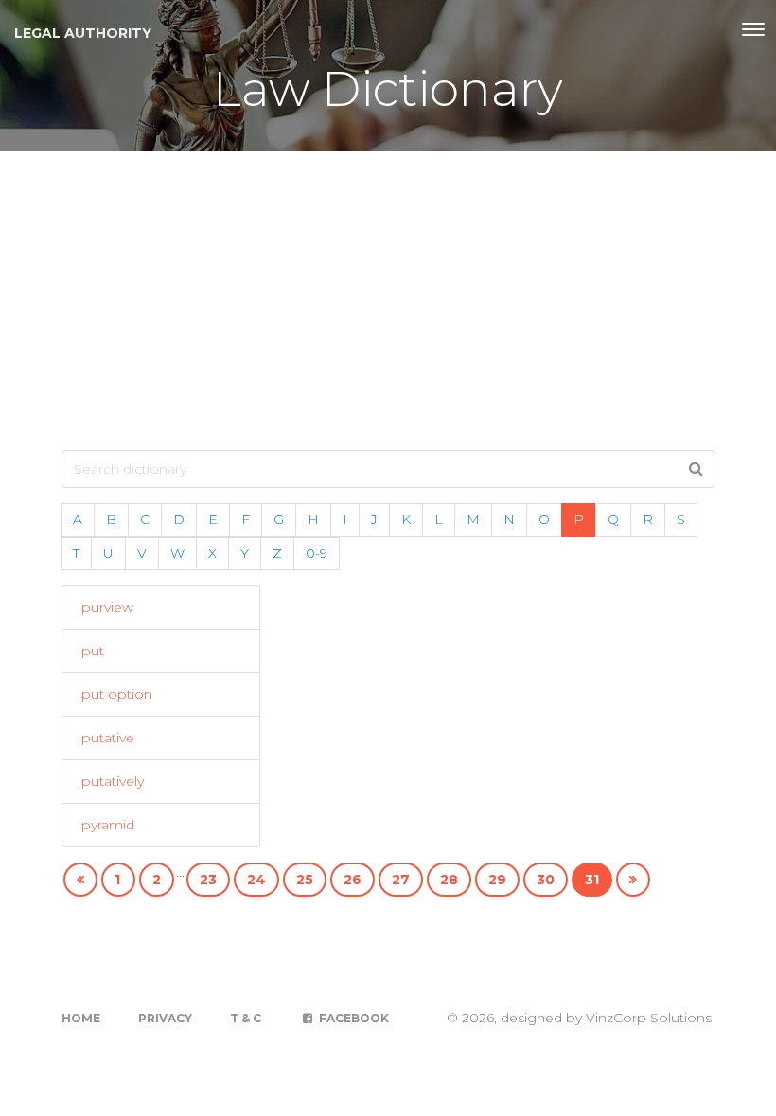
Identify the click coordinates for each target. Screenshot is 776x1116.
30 (546, 879)
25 (304, 879)
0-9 (316, 553)
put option (116, 694)
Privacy (165, 1018)
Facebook (352, 1018)
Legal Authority (82, 33)
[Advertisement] (388, 293)
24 (256, 879)
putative (107, 737)
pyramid (107, 824)
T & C (245, 1018)
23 (208, 879)
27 (401, 879)
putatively (112, 781)
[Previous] (80, 880)
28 (449, 879)
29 (497, 879)
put (92, 650)
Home (81, 1018)
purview (107, 607)
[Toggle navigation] (753, 29)
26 (353, 879)
